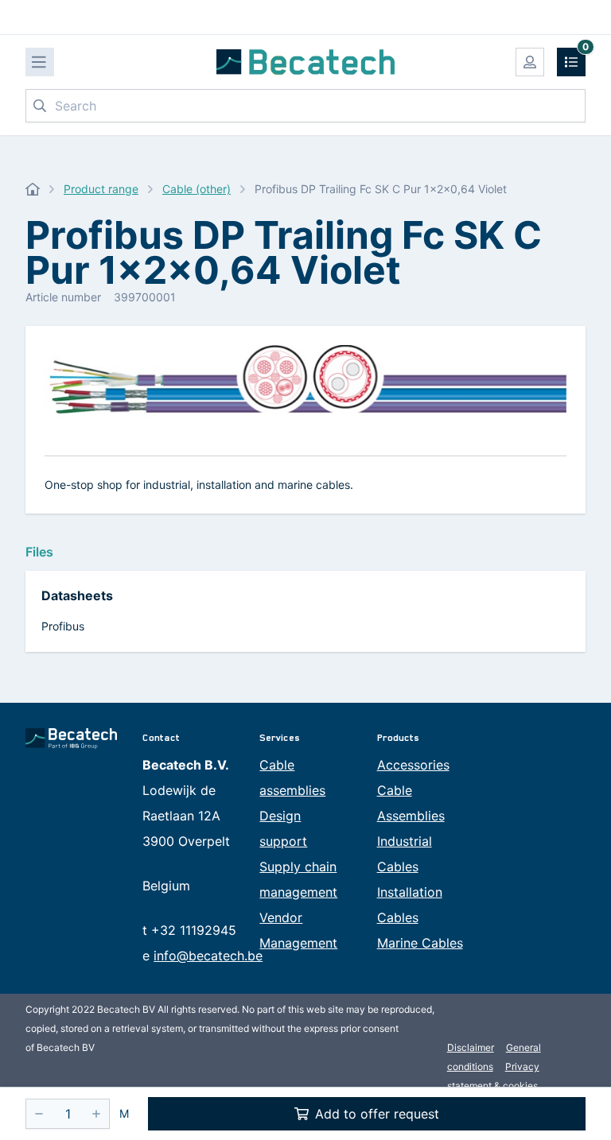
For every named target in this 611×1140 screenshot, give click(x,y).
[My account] (530, 62)
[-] (39, 1113)
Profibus (62, 626)
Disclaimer (470, 1047)
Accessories (413, 765)
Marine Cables (420, 943)
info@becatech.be (208, 956)
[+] (96, 1113)
